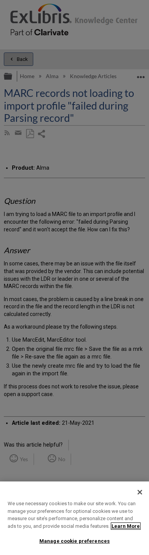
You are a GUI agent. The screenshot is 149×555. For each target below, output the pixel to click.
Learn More (126, 526)
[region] (74, 518)
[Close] (139, 492)
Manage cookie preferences (74, 541)
